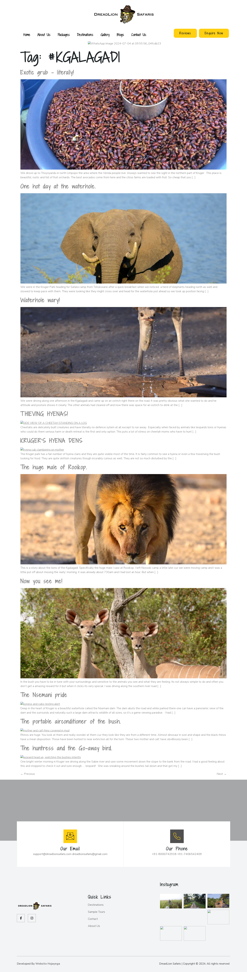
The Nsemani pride (43, 695)
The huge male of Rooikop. (53, 467)
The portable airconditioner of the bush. (70, 721)
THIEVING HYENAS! (44, 414)
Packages (64, 34)
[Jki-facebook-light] (21, 918)
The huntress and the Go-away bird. (66, 748)
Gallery (105, 34)
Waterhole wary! (40, 300)
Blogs (120, 34)
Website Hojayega (47, 963)
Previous (27, 774)
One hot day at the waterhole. (58, 186)
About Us (43, 34)
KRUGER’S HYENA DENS (51, 440)
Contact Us (138, 34)
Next (222, 774)
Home (27, 34)
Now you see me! (41, 581)
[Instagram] (32, 918)
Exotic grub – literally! (47, 72)
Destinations (85, 34)
